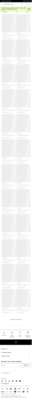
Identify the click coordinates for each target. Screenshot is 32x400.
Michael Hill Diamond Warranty (28, 336)
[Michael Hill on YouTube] (20, 373)
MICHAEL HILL (4, 340)
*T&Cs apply (3, 10)
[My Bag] (29, 4)
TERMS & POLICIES (5, 347)
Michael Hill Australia (5, 388)
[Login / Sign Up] (26, 4)
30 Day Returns (20, 336)
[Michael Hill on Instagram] (2, 373)
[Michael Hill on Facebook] (6, 373)
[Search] (22, 4)
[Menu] (2, 4)
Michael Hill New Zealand (14, 388)
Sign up (24, 356)
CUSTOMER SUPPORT (6, 344)
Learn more (14, 385)
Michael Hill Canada (23, 388)
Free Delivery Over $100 (6, 1)
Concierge (4, 335)
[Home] (9, 4)
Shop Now (29, 9)
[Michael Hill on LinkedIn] (16, 373)
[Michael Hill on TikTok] (9, 373)
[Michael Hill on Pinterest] (13, 373)
